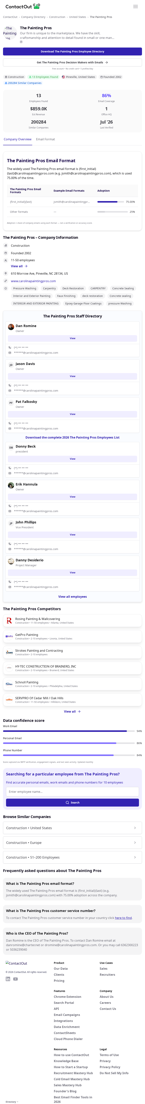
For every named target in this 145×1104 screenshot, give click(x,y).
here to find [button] (123, 918)
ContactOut (10, 17)
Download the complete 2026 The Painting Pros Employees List (72, 437)
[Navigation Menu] (135, 6)
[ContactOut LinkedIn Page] (8, 1038)
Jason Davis (25, 364)
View (72, 338)
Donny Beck (26, 446)
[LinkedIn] (21, 42)
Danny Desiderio (29, 560)
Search (75, 802)
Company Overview (18, 139)
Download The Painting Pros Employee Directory (72, 51)
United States (77, 17)
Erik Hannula (27, 484)
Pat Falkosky (26, 401)
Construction (57, 17)
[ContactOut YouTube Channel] (15, 1038)
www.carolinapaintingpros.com (33, 281)
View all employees (72, 597)
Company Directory (33, 17)
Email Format (45, 139)
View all (70, 711)
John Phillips (26, 522)
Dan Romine (26, 326)
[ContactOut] (24, 6)
